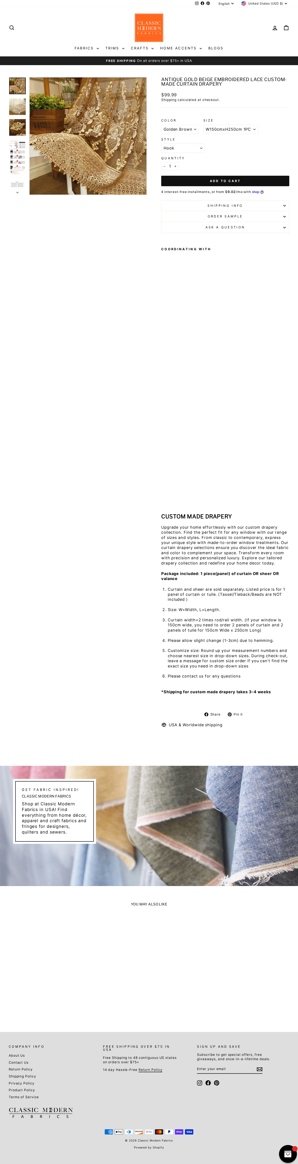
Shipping (168, 100)
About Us (17, 1055)
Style (168, 139)
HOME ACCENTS (179, 48)
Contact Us (19, 1062)
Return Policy (21, 1069)
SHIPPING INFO (225, 205)
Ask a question (225, 227)
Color (169, 120)
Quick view (42, 978)
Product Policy (22, 1090)
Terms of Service (24, 1097)
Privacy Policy (21, 1083)
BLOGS (215, 48)
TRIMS (113, 48)
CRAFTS (140, 48)
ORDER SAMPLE (225, 216)
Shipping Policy (22, 1076)
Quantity (173, 158)
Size (208, 120)
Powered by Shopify (149, 1147)
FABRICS (85, 48)
